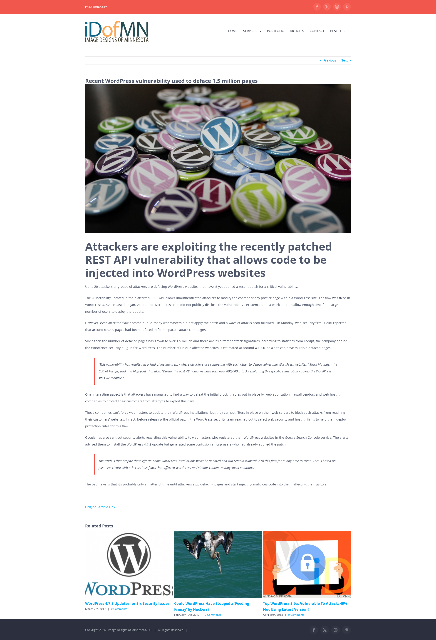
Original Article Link (100, 507)
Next (344, 60)
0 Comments (119, 609)
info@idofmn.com (96, 7)
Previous (329, 60)
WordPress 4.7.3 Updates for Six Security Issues (127, 603)
